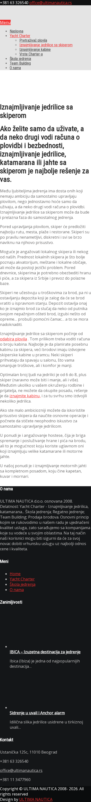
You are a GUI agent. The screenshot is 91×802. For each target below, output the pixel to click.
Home (15, 573)
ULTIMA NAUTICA (35, 799)
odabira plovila (13, 339)
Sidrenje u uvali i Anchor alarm (37, 712)
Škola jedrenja (20, 58)
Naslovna (16, 31)
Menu (5, 22)
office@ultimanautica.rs (50, 2)
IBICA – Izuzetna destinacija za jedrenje (45, 651)
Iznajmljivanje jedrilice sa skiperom (46, 45)
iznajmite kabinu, (25, 395)
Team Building (20, 63)
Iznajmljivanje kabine (35, 49)
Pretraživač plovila (33, 40)
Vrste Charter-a (31, 54)
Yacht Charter (20, 36)
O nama (15, 68)
